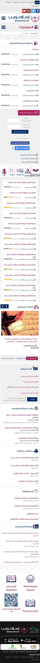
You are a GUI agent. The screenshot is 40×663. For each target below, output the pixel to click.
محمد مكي (29, 187)
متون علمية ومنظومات (23, 408)
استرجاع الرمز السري (27, 155)
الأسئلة (35, 49)
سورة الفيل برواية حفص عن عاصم (22, 182)
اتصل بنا (11, 651)
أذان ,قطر (34, 460)
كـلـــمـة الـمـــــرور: (26, 126)
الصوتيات (26, 27)
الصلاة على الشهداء (30, 101)
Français (16, 2)
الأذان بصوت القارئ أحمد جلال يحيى (24, 458)
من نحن (5, 651)
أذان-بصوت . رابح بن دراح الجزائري (26, 473)
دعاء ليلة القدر (32, 514)
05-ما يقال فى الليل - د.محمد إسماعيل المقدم (21, 562)
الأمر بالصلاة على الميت (29, 60)
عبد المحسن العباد (29, 54)
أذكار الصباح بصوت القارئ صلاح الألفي (24, 519)
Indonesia (35, 6)
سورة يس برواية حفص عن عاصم (23, 193)
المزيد (32, 399)
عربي (37, 2)
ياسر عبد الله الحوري (31, 546)
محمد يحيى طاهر (27, 239)
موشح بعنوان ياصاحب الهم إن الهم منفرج (21, 428)
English (9, 2)
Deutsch (24, 2)
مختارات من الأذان (25, 451)
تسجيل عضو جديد (28, 158)
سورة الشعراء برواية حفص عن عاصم (21, 203)
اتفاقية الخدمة (20, 651)
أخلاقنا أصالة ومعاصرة (29, 373)
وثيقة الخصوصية (31, 651)
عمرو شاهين (31, 420)
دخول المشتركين (20, 132)
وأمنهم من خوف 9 (30, 378)
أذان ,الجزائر (34, 476)
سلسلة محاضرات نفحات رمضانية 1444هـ (22, 384)
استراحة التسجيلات (24, 527)
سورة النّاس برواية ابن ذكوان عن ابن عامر (20, 234)
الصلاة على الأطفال (30, 80)
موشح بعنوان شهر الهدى (28, 438)
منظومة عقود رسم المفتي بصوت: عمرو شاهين (20, 422)
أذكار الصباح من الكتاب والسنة (26, 506)
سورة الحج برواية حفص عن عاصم (22, 213)
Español (31, 2)
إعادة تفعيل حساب (28, 162)
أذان (36, 484)
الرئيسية (34, 33)
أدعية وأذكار (27, 491)
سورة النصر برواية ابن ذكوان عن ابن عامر (20, 275)
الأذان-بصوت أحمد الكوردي (28, 481)
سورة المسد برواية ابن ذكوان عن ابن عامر (20, 265)
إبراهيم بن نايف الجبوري (28, 430)
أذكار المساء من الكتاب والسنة (26, 498)
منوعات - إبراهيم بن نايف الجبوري (26, 433)
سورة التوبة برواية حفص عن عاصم (22, 223)
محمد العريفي (29, 346)
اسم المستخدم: (26, 119)
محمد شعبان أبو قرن (30, 501)
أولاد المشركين (32, 91)
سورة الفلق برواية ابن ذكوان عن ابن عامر (20, 244)
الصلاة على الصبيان (30, 70)
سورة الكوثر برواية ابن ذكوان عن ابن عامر (20, 296)
